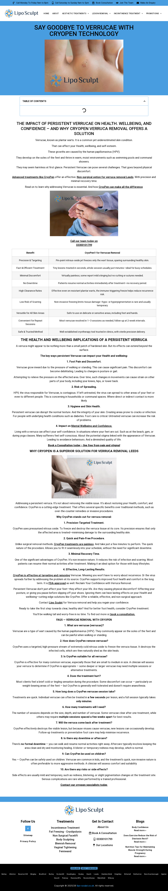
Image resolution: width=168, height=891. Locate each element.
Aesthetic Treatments (74, 13)
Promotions (152, 13)
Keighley (118, 874)
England (75, 868)
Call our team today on (84, 243)
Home (46, 13)
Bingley (33, 874)
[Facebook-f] (28, 828)
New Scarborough (151, 874)
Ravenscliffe (76, 878)
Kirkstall (127, 874)
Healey (81, 874)
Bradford (42, 874)
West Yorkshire (89, 868)
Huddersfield (106, 874)
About (55, 13)
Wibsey (111, 878)
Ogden (164, 874)
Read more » (140, 830)
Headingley (71, 874)
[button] (144, 101)
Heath (88, 874)
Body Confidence (140, 827)
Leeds (96, 874)
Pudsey (65, 878)
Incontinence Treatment (127, 13)
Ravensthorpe (89, 878)
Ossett (57, 878)
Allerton (12, 874)
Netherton (137, 874)
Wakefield (101, 878)
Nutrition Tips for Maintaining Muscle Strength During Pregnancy (140, 850)
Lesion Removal (100, 13)
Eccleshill (60, 874)
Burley (51, 874)
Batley (4, 874)
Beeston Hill (23, 874)
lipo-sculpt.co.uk (85, 885)
